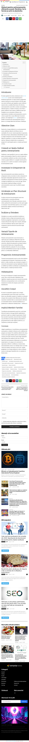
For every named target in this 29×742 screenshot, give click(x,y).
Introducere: (6, 64)
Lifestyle (3, 574)
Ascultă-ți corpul (5, 361)
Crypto (2, 469)
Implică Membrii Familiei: (9, 85)
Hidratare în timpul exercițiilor (7, 367)
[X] (10, 18)
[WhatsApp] (20, 18)
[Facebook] (7, 18)
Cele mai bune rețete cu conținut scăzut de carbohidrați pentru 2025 (18, 491)
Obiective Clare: (6, 66)
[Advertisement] (14, 30)
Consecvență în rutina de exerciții (7, 363)
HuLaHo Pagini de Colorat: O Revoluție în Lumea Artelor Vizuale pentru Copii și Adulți (17, 513)
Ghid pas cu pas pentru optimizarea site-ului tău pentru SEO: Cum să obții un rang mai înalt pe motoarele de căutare (13, 604)
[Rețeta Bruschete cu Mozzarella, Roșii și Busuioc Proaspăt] (7, 630)
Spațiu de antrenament (6, 374)
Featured (3, 541)
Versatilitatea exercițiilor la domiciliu (8, 376)
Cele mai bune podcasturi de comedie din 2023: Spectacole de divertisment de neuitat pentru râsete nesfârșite (13, 538)
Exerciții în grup (4, 365)
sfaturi (15, 117)
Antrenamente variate (17, 359)
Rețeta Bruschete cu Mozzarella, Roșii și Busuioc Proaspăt (6, 637)
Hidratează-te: (6, 82)
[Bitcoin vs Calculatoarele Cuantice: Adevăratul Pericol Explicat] (14, 459)
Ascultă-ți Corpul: (8, 83)
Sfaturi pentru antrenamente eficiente (8, 372)
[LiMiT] (2, 15)
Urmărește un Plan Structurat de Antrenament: (10, 74)
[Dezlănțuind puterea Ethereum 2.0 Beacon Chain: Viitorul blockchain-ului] (14, 715)
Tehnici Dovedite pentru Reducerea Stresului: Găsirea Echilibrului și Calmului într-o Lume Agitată (21, 638)
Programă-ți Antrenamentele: (9, 80)
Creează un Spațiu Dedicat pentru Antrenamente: (10, 68)
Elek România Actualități (11, 741)
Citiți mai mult (5, 550)
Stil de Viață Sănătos (14, 374)
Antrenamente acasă (8, 359)
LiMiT (9, 15)
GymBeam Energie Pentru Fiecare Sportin (13, 357)
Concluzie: (8, 87)
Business (11, 498)
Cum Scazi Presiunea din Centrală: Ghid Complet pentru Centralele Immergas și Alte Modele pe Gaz (17, 483)
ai (21, 303)
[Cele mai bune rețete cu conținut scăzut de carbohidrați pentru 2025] (4, 492)
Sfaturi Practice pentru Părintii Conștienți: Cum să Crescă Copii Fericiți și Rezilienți (7, 656)
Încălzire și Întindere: (7, 76)
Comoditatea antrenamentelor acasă (15, 361)
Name (2, 435)
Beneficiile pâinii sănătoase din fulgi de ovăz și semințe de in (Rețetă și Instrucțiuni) (14, 570)
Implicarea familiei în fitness (19, 367)
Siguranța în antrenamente (21, 372)
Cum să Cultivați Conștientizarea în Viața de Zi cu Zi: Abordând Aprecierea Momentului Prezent (20, 657)
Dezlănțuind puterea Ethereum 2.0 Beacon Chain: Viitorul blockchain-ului (14, 727)
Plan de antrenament (22, 369)
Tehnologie (4, 608)
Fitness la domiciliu (12, 365)
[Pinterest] (13, 18)
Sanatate (3, 5)
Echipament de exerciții (19, 363)
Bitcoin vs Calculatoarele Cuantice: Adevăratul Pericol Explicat (13, 472)
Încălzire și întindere (5, 369)
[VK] (17, 18)
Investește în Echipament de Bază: (10, 71)
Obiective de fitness (13, 369)
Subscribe (24, 701)
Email (2, 440)
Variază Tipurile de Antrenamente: (10, 78)
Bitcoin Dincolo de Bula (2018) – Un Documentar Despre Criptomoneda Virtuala (7, 388)
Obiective (5, 126)
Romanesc (11, 509)
